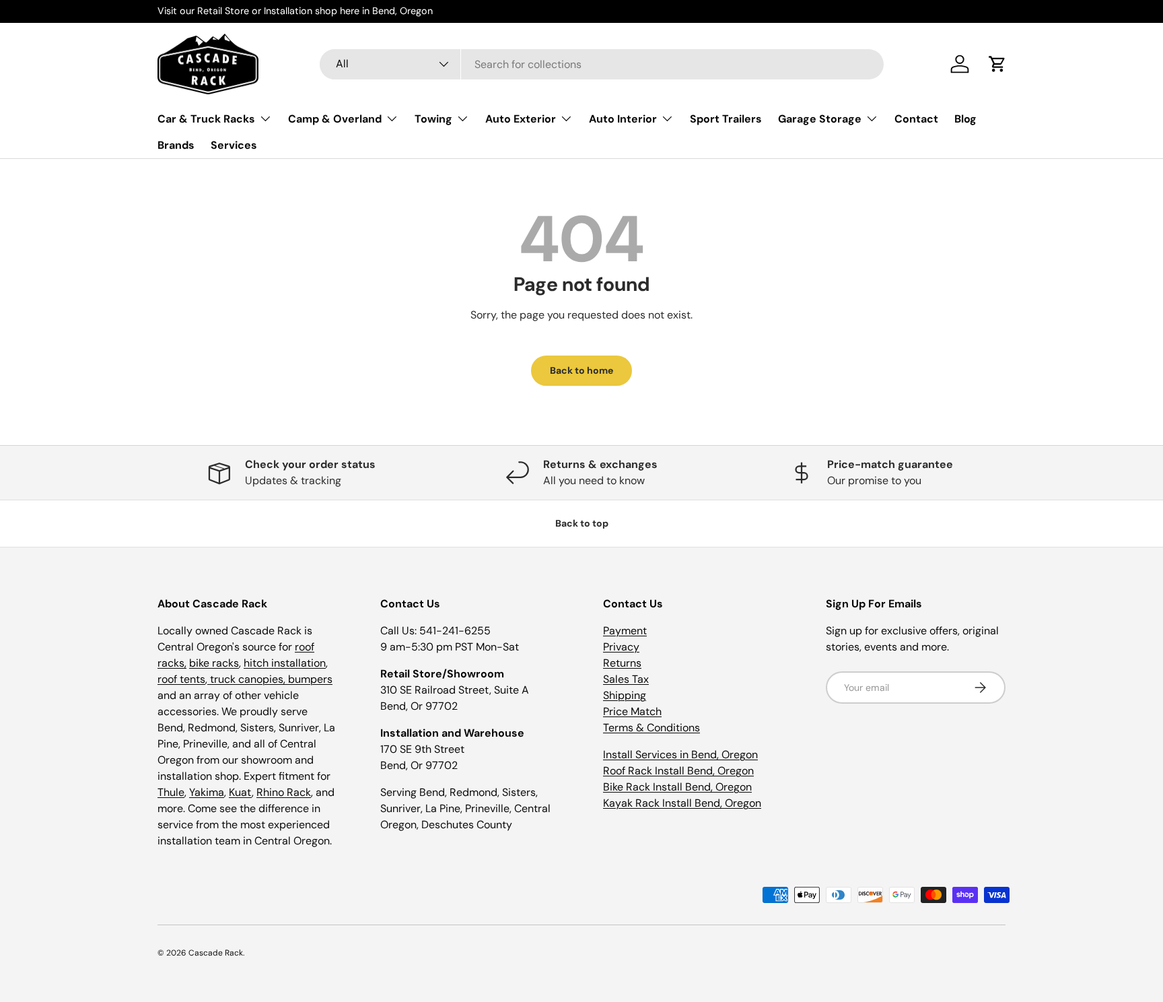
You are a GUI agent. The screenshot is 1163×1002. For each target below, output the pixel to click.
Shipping (624, 695)
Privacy (621, 647)
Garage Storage (819, 119)
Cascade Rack (215, 952)
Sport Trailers (726, 119)
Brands (176, 145)
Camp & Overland (335, 119)
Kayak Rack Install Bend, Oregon (682, 803)
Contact (916, 119)
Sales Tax (626, 679)
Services (234, 145)
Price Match (632, 711)
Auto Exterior (520, 119)
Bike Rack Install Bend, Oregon (677, 787)
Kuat (240, 792)
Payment (625, 631)
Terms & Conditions (651, 728)
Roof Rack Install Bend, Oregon (678, 771)
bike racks (214, 663)
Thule (170, 792)
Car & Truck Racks (206, 119)
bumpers (310, 679)
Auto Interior (623, 119)
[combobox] (602, 64)
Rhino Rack (283, 792)
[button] (997, 64)
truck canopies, (247, 679)
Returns (622, 663)
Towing (433, 119)
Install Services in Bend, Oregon (680, 754)
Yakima (206, 792)
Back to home (581, 370)
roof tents (181, 679)
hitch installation (285, 663)
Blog (965, 119)
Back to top (581, 523)
